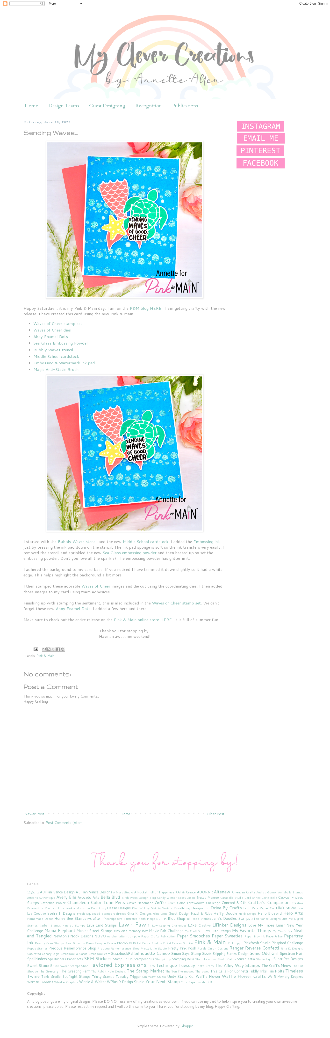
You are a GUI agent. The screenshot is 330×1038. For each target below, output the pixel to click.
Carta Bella (269, 898)
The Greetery (49, 971)
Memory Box (138, 930)
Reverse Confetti (262, 948)
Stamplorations (205, 959)
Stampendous (144, 959)
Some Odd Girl (264, 953)
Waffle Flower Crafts (244, 976)
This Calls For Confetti (229, 971)
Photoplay (124, 943)
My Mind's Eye (283, 931)
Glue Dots (160, 914)
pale (137, 936)
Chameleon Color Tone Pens (96, 902)
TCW (151, 966)
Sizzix (207, 953)
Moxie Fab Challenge (166, 930)
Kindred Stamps (73, 925)
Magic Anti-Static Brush (56, 369)
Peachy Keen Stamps (49, 943)
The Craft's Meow (276, 965)
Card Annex (252, 898)
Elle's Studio (286, 908)
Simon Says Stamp (186, 953)
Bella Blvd (110, 897)
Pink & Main (45, 655)
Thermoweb (186, 971)
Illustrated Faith (135, 919)
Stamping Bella (183, 959)
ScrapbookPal (122, 953)
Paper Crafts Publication (158, 936)
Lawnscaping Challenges (169, 925)
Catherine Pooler (52, 902)
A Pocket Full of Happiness (154, 892)
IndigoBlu (153, 919)
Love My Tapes (261, 925)
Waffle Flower (208, 976)
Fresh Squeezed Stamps (94, 914)
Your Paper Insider (194, 982)
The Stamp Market (145, 971)
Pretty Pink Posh (182, 948)
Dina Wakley (141, 908)
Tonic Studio (51, 976)
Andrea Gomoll (266, 892)
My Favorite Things (251, 930)
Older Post (215, 814)
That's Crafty (205, 966)
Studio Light (264, 959)
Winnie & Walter (92, 981)
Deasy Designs (119, 908)
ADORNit (205, 892)
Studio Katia (246, 959)
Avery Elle (66, 897)
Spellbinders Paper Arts (65, 959)
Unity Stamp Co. (180, 976)
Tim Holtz (276, 971)
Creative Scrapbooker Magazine (67, 908)
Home (31, 106)
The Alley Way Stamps (237, 965)
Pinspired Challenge (287, 942)
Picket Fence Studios (147, 943)
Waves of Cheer (95, 586)
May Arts (121, 930)
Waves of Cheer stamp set (57, 323)
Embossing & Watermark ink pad (64, 363)
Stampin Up (163, 959)
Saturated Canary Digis (43, 954)
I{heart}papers (112, 919)
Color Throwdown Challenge (198, 902)
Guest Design (179, 913)
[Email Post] (35, 648)
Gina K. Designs (139, 913)
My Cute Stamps (218, 930)
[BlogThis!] (48, 649)
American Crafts (243, 892)
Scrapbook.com (99, 954)
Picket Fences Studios (178, 943)
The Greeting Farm (75, 971)
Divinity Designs (162, 908)
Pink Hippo (235, 943)
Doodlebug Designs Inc (191, 908)
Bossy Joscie (186, 898)
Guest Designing (107, 106)
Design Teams (63, 106)
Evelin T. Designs (61, 913)
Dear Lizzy (98, 908)
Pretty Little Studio (154, 948)
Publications (185, 106)
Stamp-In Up (123, 959)
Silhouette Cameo (152, 953)
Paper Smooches (193, 936)
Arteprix (32, 898)
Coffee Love (165, 902)
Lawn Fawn (134, 924)
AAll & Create (185, 892)
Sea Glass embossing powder (130, 552)
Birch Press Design (135, 898)
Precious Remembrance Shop (72, 948)
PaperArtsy (274, 936)
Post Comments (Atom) (65, 822)
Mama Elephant (59, 930)
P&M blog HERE (145, 308)
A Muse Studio (123, 892)
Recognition (149, 106)
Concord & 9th (234, 902)
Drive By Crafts (226, 908)
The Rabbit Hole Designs (108, 971)
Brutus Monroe (207, 897)
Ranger (236, 948)
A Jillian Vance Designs (94, 892)
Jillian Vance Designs (266, 919)
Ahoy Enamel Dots (50, 336)
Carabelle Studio (232, 898)
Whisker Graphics (66, 982)
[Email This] (44, 649)
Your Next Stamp (162, 981)
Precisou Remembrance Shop (118, 948)
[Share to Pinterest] (62, 649)
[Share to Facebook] (58, 649)
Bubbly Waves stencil (53, 350)
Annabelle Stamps (290, 892)
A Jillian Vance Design (57, 892)
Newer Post (34, 814)
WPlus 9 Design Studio (125, 981)
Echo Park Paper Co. (259, 908)
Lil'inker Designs (229, 925)
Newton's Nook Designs (73, 936)
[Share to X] (53, 649)
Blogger (186, 1026)
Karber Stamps (50, 925)
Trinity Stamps (103, 976)
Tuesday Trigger (128, 976)
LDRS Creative (199, 925)
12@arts (33, 892)
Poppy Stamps (37, 948)
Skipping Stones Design (230, 953)
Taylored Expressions (117, 965)
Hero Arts (293, 913)
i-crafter (94, 918)
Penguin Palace (105, 943)
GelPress (119, 914)
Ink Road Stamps (198, 919)
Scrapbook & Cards (73, 954)
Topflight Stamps (76, 976)
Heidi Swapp (248, 914)
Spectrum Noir (291, 953)
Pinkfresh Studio (257, 942)
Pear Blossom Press (79, 943)
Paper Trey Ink (254, 936)
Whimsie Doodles (40, 981)
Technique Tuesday (175, 965)
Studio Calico (226, 959)
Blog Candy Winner (163, 898)
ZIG (211, 981)
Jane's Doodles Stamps (231, 918)
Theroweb (202, 971)
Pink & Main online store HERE (143, 619)
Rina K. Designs (292, 948)
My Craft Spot (195, 931)
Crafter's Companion (269, 902)
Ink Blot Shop (173, 918)
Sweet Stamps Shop (74, 966)
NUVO (100, 936)
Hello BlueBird (270, 913)
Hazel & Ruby (201, 913)
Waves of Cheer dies (52, 330)
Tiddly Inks (258, 971)
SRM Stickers (97, 958)
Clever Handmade (140, 902)
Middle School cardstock (56, 356)
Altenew (222, 892)
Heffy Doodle (225, 913)
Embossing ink (206, 541)
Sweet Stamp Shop (43, 965)
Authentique (47, 898)
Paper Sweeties (227, 936)
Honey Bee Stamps (70, 918)
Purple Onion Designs (212, 948)
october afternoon (120, 936)
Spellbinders (37, 958)
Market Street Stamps (95, 930)
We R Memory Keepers (285, 976)
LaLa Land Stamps (102, 925)
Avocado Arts (88, 897)
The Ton (171, 971)
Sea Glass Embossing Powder (60, 343)
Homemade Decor (40, 919)
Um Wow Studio (154, 977)
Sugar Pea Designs (288, 958)
